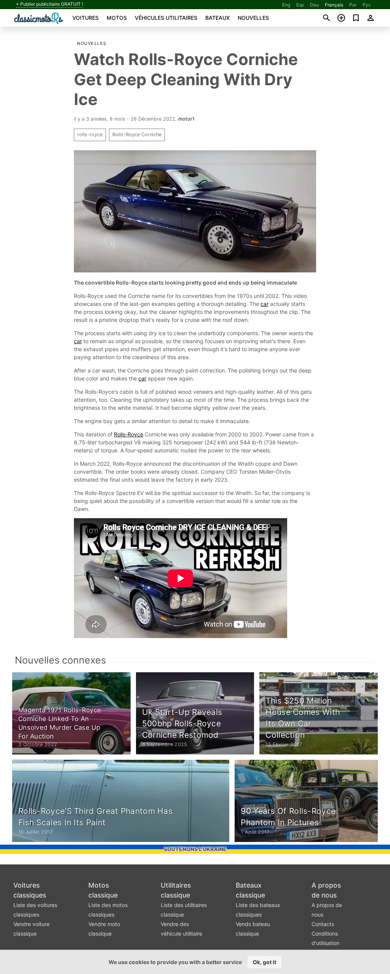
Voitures (85, 17)
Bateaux (217, 17)
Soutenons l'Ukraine (195, 849)
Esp (300, 5)
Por (352, 5)
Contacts (323, 924)
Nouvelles (253, 17)
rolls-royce (89, 134)
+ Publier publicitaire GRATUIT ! (49, 4)
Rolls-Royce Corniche (136, 134)
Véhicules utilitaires (166, 17)
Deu (314, 5)
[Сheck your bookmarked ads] (355, 18)
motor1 (186, 119)
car (265, 304)
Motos (117, 17)
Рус (367, 5)
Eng (286, 5)
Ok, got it (264, 962)
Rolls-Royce (128, 434)
